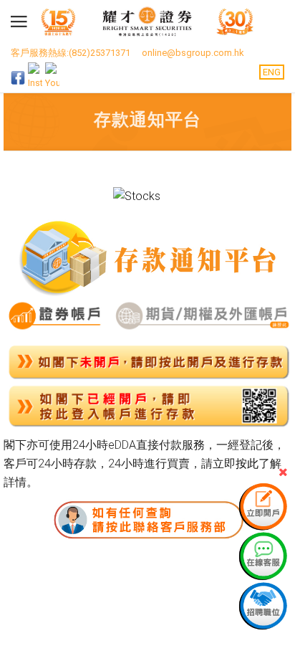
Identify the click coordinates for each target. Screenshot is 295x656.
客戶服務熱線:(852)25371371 (70, 52)
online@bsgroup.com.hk (193, 52)
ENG (272, 72)
